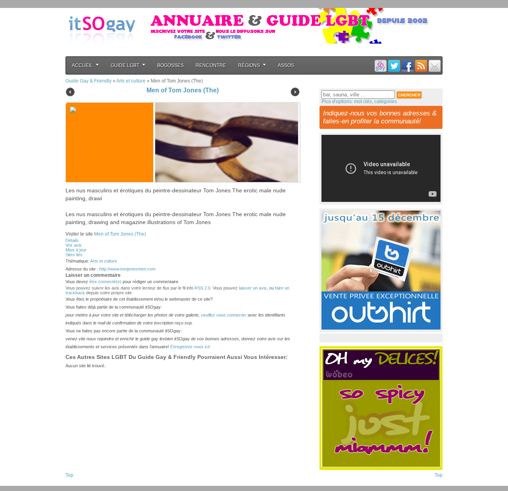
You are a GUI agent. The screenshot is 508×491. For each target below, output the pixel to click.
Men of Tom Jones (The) (182, 90)
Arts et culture (131, 81)
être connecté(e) (105, 281)
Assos (286, 65)
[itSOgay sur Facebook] (408, 66)
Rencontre (211, 65)
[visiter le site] (224, 142)
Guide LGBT (125, 65)
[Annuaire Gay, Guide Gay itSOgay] (102, 52)
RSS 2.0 (202, 288)
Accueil (82, 65)
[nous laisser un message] (435, 66)
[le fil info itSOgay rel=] (421, 66)
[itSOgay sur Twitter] (394, 66)
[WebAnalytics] (81, 483)
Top (69, 475)
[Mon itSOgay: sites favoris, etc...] (381, 66)
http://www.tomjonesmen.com (127, 269)
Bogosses (170, 65)
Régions (249, 65)
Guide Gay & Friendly (88, 81)
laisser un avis (253, 288)
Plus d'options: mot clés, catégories (359, 101)
